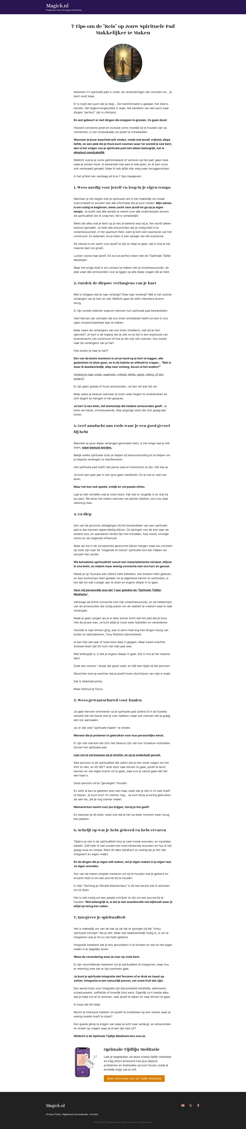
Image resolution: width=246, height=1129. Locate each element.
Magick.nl (57, 5)
